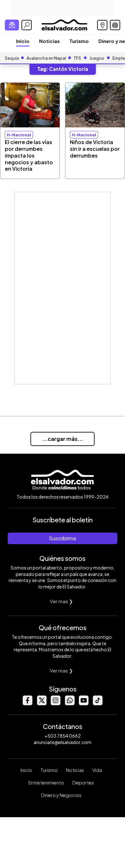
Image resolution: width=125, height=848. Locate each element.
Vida (97, 770)
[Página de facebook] (27, 703)
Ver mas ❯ (61, 601)
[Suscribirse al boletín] (12, 25)
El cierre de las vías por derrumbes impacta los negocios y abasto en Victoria (29, 155)
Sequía (12, 58)
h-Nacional (19, 134)
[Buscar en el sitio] (26, 25)
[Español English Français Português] (115, 25)
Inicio (22, 41)
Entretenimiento (46, 782)
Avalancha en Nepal (46, 58)
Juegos (96, 58)
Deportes (83, 782)
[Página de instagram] (55, 703)
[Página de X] (41, 703)
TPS (77, 58)
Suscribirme (62, 538)
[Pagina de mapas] (102, 25)
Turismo (79, 41)
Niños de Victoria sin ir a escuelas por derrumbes (95, 149)
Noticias (49, 41)
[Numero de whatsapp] (69, 703)
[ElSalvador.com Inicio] (64, 24)
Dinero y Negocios (61, 795)
